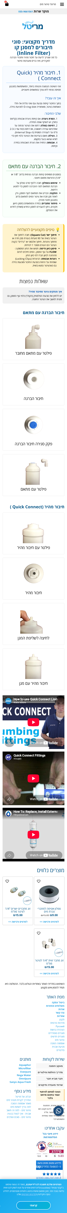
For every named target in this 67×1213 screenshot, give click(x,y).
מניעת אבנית (58, 1046)
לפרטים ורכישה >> (49, 921)
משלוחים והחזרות (55, 1005)
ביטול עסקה (58, 1002)
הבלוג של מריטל (23, 1096)
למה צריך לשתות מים (20, 1106)
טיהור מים (59, 1039)
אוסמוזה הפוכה (57, 1043)
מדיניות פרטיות (57, 1022)
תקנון (61, 1019)
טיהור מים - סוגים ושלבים (19, 1117)
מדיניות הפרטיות (28, 1194)
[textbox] (33, 11)
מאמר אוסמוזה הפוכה (21, 1103)
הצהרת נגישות (57, 1029)
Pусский (60, 1026)
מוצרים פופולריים (56, 1033)
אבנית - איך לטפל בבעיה (19, 1113)
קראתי (33, 1205)
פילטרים (60, 1050)
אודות (61, 1009)
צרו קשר (60, 1012)
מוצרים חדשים (57, 1036)
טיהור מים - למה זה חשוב (19, 1110)
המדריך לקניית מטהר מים (19, 1100)
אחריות (60, 1016)
